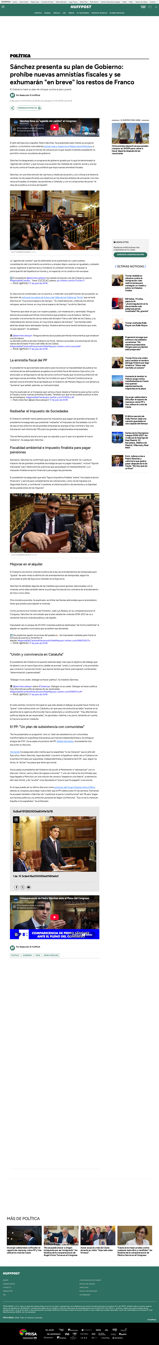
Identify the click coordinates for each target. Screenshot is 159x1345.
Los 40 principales (63, 1330)
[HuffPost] (11, 1272)
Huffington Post (54, 1333)
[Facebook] (16, 887)
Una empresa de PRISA (29, 1332)
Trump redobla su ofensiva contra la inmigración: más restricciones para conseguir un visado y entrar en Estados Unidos (135, 283)
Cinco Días (84, 1333)
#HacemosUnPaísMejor (42, 346)
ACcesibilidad (85, 1295)
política (38, 13)
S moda (95, 1337)
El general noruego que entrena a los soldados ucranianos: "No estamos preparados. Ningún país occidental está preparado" (136, 343)
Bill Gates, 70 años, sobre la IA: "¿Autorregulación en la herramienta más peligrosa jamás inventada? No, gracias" (137, 305)
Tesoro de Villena (141, 2)
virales (56, 13)
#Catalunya (44, 686)
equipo (5, 1280)
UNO (68, 1333)
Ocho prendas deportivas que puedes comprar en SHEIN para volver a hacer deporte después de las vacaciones (130, 150)
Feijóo (124, 2)
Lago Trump (73, 2)
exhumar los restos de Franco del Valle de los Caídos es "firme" (52, 297)
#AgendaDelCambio (20, 280)
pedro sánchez (51, 955)
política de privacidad (88, 1291)
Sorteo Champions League (110, 2)
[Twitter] (22, 887)
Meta (131, 2)
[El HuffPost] (81, 7)
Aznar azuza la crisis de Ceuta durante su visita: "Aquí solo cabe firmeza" (96, 1250)
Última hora (143, 7)
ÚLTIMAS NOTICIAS (117, 13)
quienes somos (9, 1284)
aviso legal (84, 1287)
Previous (18, 843)
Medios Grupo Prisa (29, 1338)
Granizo (152, 2)
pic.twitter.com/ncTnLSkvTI (70, 280)
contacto (7, 1287)
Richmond (50, 1337)
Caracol (123, 1330)
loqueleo (106, 1337)
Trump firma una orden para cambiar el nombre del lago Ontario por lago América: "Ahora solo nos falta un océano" (137, 363)
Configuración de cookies (90, 1280)
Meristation (118, 1337)
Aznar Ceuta (24, 2)
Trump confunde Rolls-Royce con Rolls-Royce (136, 324)
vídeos (71, 13)
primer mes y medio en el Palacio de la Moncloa (67, 146)
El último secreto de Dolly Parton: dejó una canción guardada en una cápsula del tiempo (136, 420)
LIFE (64, 13)
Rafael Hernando (65, 741)
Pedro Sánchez (61, 2)
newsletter (8, 1291)
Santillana (74, 1330)
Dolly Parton (94, 2)
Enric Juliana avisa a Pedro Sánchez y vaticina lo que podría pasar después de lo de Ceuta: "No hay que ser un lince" (136, 462)
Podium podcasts (74, 1337)
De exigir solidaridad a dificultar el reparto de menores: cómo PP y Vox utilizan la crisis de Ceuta (136, 402)
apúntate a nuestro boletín (130, 255)
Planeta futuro (112, 1333)
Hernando (15, 752)
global (47, 13)
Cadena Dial (94, 1333)
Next (91, 843)
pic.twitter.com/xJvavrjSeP (67, 346)
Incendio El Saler (47, 2)
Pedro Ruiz (83, 2)
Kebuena (121, 1333)
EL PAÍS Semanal (103, 1333)
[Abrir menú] (2, 6)
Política (20, 56)
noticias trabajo (99, 13)
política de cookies (87, 1284)
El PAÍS (51, 1330)
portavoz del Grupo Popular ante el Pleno (75, 787)
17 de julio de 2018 (38, 283)
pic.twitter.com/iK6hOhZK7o (75, 640)
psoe (38, 955)
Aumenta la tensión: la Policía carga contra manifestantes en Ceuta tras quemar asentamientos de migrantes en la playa (136, 382)
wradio (75, 1333)
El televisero (83, 13)
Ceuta (15, 2)
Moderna (61, 1337)
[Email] (28, 887)
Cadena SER (98, 1330)
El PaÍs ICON (85, 1337)
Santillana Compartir (88, 1330)
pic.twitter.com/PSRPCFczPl (68, 691)
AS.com (106, 1330)
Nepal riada (35, 2)
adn (115, 1330)
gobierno (27, 955)
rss (4, 1295)
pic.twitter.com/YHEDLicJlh (60, 397)
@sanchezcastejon (36, 278)
